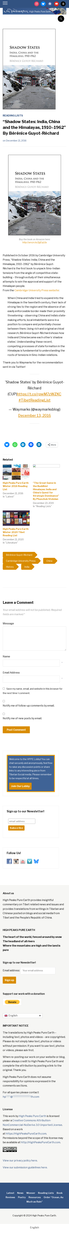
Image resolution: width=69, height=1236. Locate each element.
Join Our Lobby (20, 786)
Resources (35, 1197)
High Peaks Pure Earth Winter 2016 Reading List (16, 486)
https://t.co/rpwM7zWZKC (39, 394)
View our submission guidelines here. (25, 1167)
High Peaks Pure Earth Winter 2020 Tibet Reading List (16, 532)
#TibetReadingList (35, 400)
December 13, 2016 (34, 415)
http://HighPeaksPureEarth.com (40, 1142)
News (20, 1193)
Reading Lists (13, 115)
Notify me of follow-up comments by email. (28, 705)
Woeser (30, 1193)
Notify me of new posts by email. (22, 718)
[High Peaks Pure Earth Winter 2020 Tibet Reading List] (16, 518)
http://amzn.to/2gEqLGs (34, 242)
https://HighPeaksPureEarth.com (26, 1133)
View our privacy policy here (20, 1160)
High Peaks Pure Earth (32, 1116)
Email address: (11, 970)
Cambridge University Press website (36, 290)
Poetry (22, 1197)
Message (8, 623)
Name (6, 656)
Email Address (11, 672)
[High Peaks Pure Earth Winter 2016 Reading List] (16, 472)
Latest (10, 1193)
